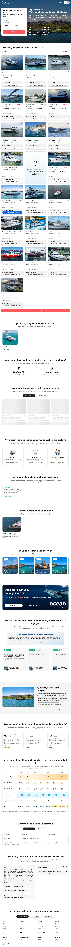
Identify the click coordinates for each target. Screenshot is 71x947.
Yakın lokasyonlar (22, 916)
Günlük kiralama (42, 828)
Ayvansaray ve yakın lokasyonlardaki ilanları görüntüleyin (35, 310)
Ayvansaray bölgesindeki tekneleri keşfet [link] (48, 704)
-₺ (61, 2)
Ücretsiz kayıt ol (13, 605)
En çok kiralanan (29, 395)
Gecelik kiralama (29, 828)
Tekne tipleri (36, 916)
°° (11, 777)
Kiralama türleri (48, 916)
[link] (13, 457)
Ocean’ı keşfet (33, 605)
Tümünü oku (32, 19)
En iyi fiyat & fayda (42, 395)
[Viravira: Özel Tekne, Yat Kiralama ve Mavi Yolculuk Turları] (7, 2)
